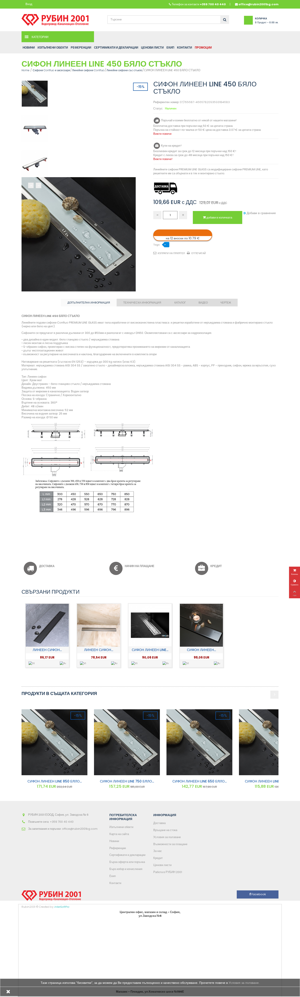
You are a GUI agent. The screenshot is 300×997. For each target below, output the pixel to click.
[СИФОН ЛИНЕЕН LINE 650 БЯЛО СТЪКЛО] (199, 742)
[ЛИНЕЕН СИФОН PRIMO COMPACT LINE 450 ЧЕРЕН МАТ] (47, 625)
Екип (112, 876)
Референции (117, 848)
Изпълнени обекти (121, 827)
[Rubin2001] (55, 19)
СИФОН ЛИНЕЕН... (201, 650)
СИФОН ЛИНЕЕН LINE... (150, 650)
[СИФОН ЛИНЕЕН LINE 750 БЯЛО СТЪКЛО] (127, 742)
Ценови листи (162, 865)
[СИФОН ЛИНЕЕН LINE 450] (149, 625)
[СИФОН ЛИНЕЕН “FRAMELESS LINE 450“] (201, 625)
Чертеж (225, 302)
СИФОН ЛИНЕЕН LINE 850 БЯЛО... (54, 781)
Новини (114, 841)
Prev (31, 185)
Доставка (159, 823)
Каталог (180, 302)
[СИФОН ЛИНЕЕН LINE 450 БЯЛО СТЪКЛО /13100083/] (35, 93)
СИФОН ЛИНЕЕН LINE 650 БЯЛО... (199, 781)
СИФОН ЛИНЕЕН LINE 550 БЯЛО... (272, 781)
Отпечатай (198, 253)
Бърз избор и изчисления (125, 869)
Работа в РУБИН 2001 (167, 872)
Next (38, 185)
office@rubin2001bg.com (258, 4)
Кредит (158, 858)
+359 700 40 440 (213, 4)
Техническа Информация (142, 302)
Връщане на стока (165, 830)
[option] (47, 635)
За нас (157, 851)
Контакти (115, 883)
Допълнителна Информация (88, 302)
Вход (28, 4)
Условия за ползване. (244, 982)
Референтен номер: (166, 102)
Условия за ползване (167, 837)
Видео (203, 302)
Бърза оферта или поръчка (127, 862)
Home (25, 70)
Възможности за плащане (170, 844)
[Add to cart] (63, 663)
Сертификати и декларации (127, 855)
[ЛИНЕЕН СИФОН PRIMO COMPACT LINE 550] (98, 625)
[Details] (32, 663)
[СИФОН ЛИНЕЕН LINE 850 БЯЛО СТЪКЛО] (54, 742)
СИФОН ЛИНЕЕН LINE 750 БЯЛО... (127, 781)
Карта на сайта (119, 834)
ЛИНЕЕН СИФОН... (47, 650)
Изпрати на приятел (171, 253)
